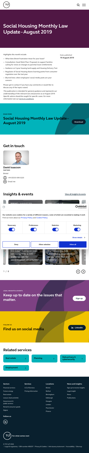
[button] (83, 5)
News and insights (74, 384)
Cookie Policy (42, 218)
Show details (77, 237)
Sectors (6, 384)
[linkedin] (5, 422)
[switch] (33, 229)
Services (28, 384)
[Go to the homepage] (16, 436)
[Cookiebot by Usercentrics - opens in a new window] (77, 207)
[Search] (78, 5)
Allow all (73, 244)
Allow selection (44, 244)
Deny (16, 244)
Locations (50, 384)
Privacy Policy (27, 218)
